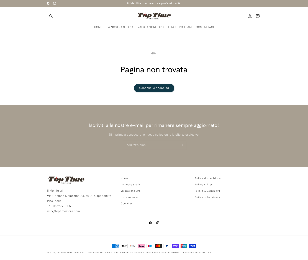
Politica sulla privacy (207, 197)
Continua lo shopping (154, 88)
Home (124, 178)
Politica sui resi (203, 184)
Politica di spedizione (207, 178)
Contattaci (127, 203)
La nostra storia (130, 184)
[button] (51, 16)
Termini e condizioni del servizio (162, 252)
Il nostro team (129, 197)
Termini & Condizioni (207, 190)
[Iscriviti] (182, 145)
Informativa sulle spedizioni (197, 252)
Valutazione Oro (130, 190)
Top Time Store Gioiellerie (70, 252)
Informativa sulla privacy (129, 252)
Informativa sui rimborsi (100, 252)
